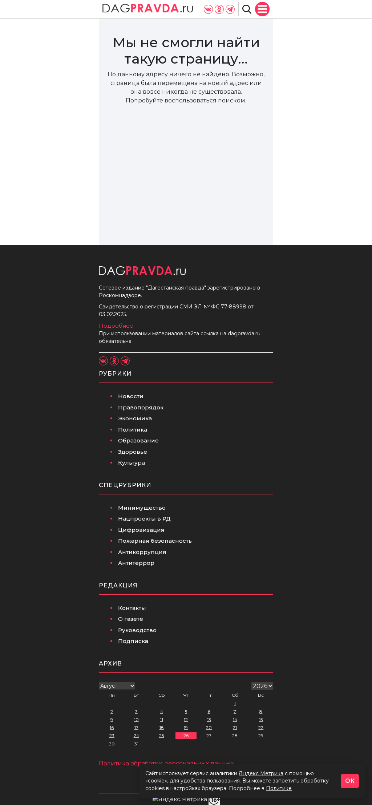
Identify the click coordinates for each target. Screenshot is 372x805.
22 (260, 727)
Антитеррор (136, 562)
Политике (279, 788)
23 (111, 735)
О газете (130, 618)
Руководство (137, 630)
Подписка (133, 641)
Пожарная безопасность (155, 540)
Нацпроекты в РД (144, 518)
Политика (132, 429)
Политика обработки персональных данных (166, 763)
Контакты (132, 607)
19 (186, 727)
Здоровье (132, 451)
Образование (138, 440)
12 (186, 719)
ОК (350, 780)
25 (161, 735)
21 (235, 727)
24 (136, 735)
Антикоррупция (142, 552)
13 (209, 719)
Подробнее (116, 325)
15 (261, 719)
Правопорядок (140, 407)
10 (136, 719)
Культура (131, 462)
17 (136, 727)
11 (161, 719)
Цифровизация (141, 529)
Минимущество (142, 507)
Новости (130, 396)
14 (235, 719)
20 (209, 727)
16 (112, 727)
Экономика (135, 418)
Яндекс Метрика (261, 773)
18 (161, 727)
